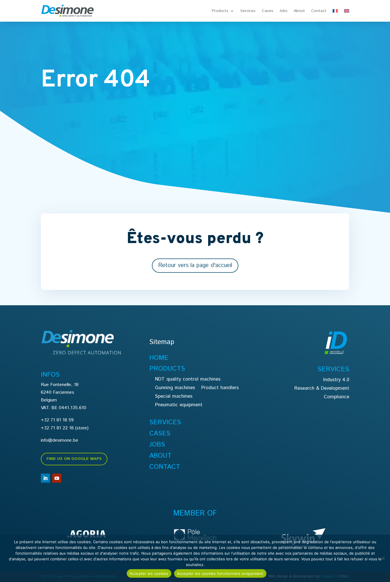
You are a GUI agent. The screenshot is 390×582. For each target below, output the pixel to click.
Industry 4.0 (336, 380)
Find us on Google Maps (74, 459)
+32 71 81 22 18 (57, 428)
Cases (267, 11)
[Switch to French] (335, 11)
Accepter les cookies (149, 573)
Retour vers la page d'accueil (195, 265)
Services (248, 11)
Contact (318, 11)
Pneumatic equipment (178, 405)
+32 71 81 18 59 (57, 420)
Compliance (336, 397)
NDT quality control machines (187, 380)
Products (220, 11)
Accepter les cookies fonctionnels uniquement (220, 573)
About (299, 11)
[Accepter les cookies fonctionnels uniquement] (383, 558)
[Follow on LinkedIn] (45, 478)
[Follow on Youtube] (56, 478)
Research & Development (321, 389)
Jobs (284, 11)
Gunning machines (175, 388)
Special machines (173, 397)
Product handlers (220, 388)
